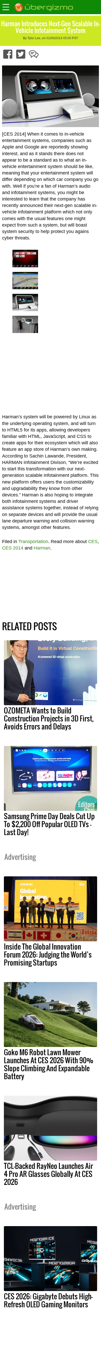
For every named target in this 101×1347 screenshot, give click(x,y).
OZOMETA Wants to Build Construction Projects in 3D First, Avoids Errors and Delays (48, 718)
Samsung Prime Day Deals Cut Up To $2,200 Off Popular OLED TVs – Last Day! (49, 824)
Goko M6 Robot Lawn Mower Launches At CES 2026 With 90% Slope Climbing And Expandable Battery (48, 1064)
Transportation (33, 541)
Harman (42, 548)
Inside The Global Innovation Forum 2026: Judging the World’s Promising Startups (48, 954)
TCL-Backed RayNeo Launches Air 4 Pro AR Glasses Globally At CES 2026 (48, 1174)
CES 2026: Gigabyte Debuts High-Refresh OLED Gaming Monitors (48, 1300)
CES (93, 541)
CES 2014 (12, 548)
